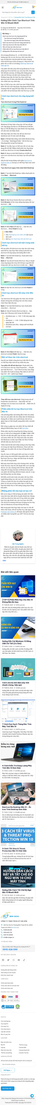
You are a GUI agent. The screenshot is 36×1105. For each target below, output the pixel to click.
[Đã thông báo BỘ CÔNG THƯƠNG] (7, 1006)
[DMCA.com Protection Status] (17, 1006)
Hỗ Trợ (11, 17)
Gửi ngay (7, 1070)
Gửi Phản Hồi (6, 1088)
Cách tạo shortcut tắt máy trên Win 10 (14, 45)
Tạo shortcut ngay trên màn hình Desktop (17, 40)
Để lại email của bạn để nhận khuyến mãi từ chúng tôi (16, 1060)
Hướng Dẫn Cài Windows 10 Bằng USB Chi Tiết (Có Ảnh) (16, 642)
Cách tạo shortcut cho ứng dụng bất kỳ (15, 36)
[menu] (2, 7)
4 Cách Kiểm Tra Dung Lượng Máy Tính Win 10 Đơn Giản (17, 767)
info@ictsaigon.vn (8, 937)
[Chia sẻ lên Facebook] (5, 523)
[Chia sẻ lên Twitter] (10, 523)
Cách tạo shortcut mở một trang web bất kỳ (16, 42)
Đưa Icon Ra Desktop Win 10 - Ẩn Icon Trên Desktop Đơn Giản (16, 808)
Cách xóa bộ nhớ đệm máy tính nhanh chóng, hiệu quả (15, 684)
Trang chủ (4, 17)
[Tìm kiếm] (33, 12)
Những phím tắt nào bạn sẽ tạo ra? (13, 51)
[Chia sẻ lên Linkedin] (16, 523)
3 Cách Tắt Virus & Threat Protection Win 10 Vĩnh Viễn (14, 849)
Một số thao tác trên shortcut (12, 47)
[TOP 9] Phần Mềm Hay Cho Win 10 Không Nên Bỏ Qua (17, 601)
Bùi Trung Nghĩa (18, 544)
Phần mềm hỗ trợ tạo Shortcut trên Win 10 (16, 49)
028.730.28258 (8, 935)
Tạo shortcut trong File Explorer (14, 38)
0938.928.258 (7, 930)
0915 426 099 (10, 949)
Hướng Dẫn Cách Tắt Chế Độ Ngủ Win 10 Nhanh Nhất (16, 891)
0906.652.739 (7, 932)
